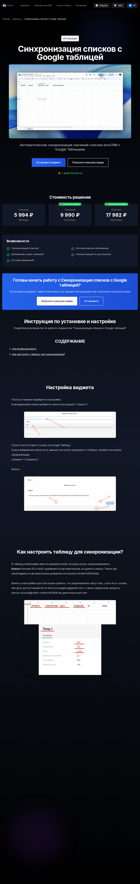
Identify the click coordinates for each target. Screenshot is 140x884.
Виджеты (17, 19)
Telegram (103, 5)
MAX (120, 5)
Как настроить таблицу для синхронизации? (38, 354)
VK (134, 5)
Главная (6, 19)
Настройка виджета (24, 348)
